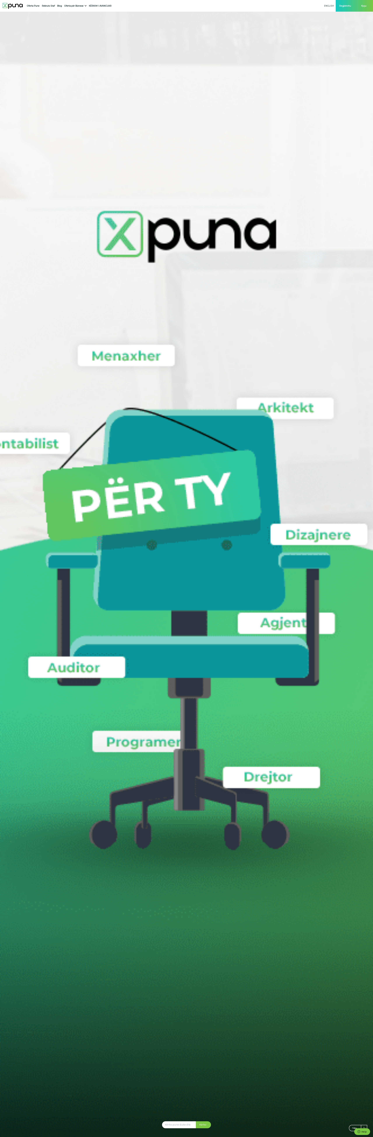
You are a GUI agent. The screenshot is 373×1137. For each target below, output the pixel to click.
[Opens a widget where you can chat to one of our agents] (362, 1132)
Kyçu (363, 6)
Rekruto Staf (48, 6)
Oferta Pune (33, 6)
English (329, 6)
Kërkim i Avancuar (100, 6)
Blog (59, 6)
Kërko (202, 1124)
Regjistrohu (345, 6)
